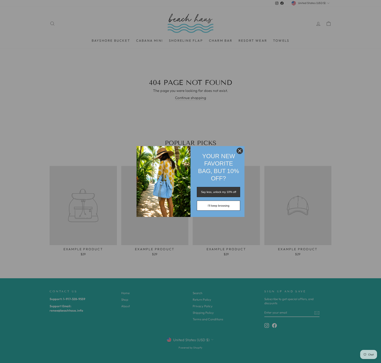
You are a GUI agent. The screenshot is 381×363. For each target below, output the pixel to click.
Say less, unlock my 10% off (218, 192)
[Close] (239, 151)
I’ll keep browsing (218, 205)
